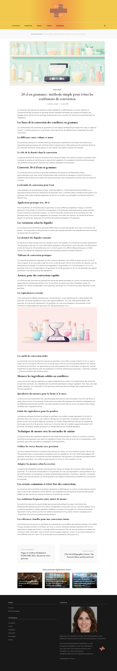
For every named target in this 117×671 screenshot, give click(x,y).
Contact (11, 608)
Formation (28, 26)
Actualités (16, 26)
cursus (49, 26)
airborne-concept (53, 104)
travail (39, 26)
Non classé (57, 89)
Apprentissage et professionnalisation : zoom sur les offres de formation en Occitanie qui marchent (56, 582)
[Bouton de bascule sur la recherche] (105, 25)
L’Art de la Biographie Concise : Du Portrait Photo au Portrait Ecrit (29, 583)
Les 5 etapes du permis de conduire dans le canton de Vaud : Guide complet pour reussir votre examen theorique (84, 582)
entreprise (60, 26)
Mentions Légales (14, 611)
